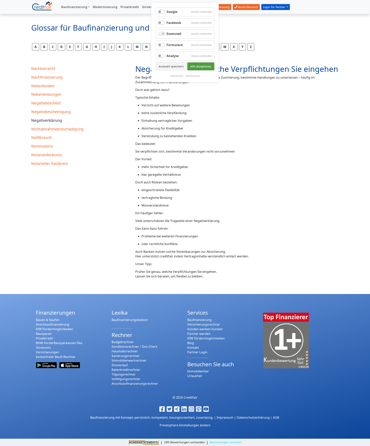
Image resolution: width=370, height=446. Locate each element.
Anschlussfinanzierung (52, 324)
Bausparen (44, 334)
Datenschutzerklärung (253, 417)
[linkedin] (185, 409)
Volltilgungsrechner (126, 379)
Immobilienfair (198, 371)
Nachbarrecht (43, 68)
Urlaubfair (194, 376)
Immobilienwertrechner (129, 360)
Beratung (223, 7)
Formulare (174, 45)
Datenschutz (193, 75)
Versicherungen (47, 352)
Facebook (173, 23)
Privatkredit (44, 338)
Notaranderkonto (46, 154)
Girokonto (43, 347)
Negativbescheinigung (51, 111)
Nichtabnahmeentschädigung (57, 129)
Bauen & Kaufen (47, 320)
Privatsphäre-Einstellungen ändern (185, 425)
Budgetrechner (123, 342)
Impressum (176, 75)
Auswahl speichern (171, 66)
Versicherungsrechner (203, 324)
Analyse (172, 56)
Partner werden (198, 334)
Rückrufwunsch (247, 7)
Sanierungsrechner (126, 356)
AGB (276, 417)
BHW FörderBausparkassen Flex (59, 343)
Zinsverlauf (120, 365)
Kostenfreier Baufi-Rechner (56, 357)
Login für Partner (274, 7)
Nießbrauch (41, 137)
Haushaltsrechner (125, 351)
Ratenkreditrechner (126, 370)
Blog (190, 343)
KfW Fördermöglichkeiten (54, 329)
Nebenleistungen (46, 94)
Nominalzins (42, 146)
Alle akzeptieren (200, 66)
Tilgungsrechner (124, 374)
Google (171, 12)
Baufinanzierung (199, 320)
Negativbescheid (46, 103)
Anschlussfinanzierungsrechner (135, 383)
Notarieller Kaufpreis (49, 163)
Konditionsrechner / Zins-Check (134, 346)
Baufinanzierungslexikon (130, 320)
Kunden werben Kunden (205, 329)
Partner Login (197, 352)
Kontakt (193, 347)
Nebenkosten (43, 85)
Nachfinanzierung (47, 77)
